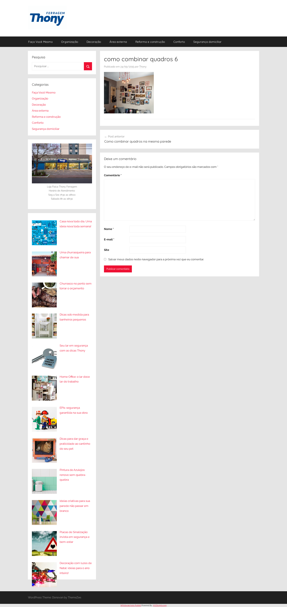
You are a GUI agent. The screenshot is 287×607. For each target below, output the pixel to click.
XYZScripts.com (160, 605)
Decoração (94, 41)
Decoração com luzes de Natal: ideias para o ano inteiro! (76, 568)
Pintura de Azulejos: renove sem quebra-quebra (73, 474)
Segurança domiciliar (207, 41)
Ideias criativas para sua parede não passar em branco (75, 505)
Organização (69, 41)
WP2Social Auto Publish (130, 605)
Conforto (179, 41)
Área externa (118, 41)
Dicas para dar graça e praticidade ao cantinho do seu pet (75, 443)
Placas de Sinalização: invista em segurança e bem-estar (75, 537)
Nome (109, 229)
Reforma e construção (150, 41)
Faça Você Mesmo (40, 41)
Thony (142, 66)
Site (106, 250)
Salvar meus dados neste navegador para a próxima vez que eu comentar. (156, 259)
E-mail (109, 239)
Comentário (113, 175)
